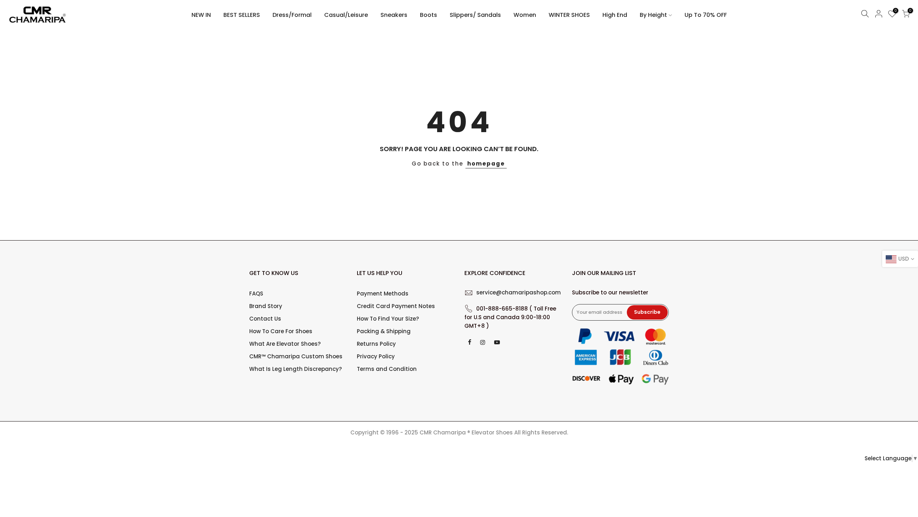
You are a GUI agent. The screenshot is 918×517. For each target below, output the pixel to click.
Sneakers (393, 15)
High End (614, 15)
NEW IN (201, 15)
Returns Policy (376, 344)
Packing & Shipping (384, 331)
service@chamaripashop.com (518, 292)
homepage (486, 163)
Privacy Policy (376, 356)
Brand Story (265, 306)
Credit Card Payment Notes (396, 306)
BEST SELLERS (241, 15)
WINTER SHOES (569, 15)
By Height (653, 15)
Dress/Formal (292, 15)
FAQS (256, 293)
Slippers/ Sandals (475, 15)
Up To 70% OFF (706, 15)
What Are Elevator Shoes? (285, 344)
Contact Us (265, 318)
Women (525, 15)
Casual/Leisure (346, 15)
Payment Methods (382, 293)
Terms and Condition (387, 369)
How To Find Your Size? (388, 318)
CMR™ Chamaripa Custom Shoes (295, 356)
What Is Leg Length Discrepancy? (295, 369)
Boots (428, 15)
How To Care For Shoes (280, 331)
